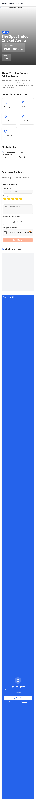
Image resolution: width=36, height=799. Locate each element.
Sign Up (24, 702)
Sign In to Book (18, 698)
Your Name (7, 188)
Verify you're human (10, 227)
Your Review (7, 203)
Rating (5, 196)
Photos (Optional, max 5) (11, 216)
